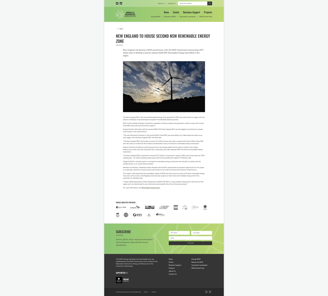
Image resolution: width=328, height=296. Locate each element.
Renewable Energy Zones (151, 188)
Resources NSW (170, 17)
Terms (146, 292)
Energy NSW (155, 17)
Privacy (154, 292)
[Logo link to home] (126, 14)
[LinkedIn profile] (121, 3)
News (166, 12)
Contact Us (171, 3)
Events (176, 12)
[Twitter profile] (117, 3)
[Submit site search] (209, 3)
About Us (161, 3)
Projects (208, 12)
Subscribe (190, 243)
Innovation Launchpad (187, 17)
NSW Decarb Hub (205, 17)
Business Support (191, 12)
